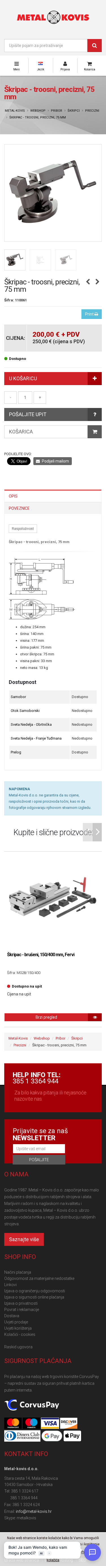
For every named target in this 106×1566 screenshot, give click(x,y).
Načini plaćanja (17, 1272)
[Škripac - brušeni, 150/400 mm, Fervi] (53, 900)
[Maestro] (32, 1424)
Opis (13, 496)
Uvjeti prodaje (16, 1322)
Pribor (56, 111)
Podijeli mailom (55, 461)
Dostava (11, 1316)
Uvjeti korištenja (18, 1328)
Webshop (38, 111)
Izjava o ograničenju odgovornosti (34, 1291)
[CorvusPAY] (31, 1405)
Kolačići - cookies (19, 1334)
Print (89, 314)
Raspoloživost (23, 529)
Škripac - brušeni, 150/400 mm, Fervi (40, 954)
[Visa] (50, 1424)
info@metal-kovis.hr (34, 1511)
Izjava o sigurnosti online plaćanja (34, 1297)
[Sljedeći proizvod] (97, 282)
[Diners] (22, 1436)
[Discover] (68, 1424)
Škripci (74, 111)
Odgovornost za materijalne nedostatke (39, 1278)
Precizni (92, 111)
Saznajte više (24, 1239)
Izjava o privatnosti (21, 1303)
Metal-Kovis (15, 111)
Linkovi (10, 1284)
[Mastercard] (13, 1424)
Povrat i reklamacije (21, 1309)
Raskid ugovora (18, 1347)
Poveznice (19, 508)
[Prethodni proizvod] (87, 282)
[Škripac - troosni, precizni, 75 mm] (53, 193)
